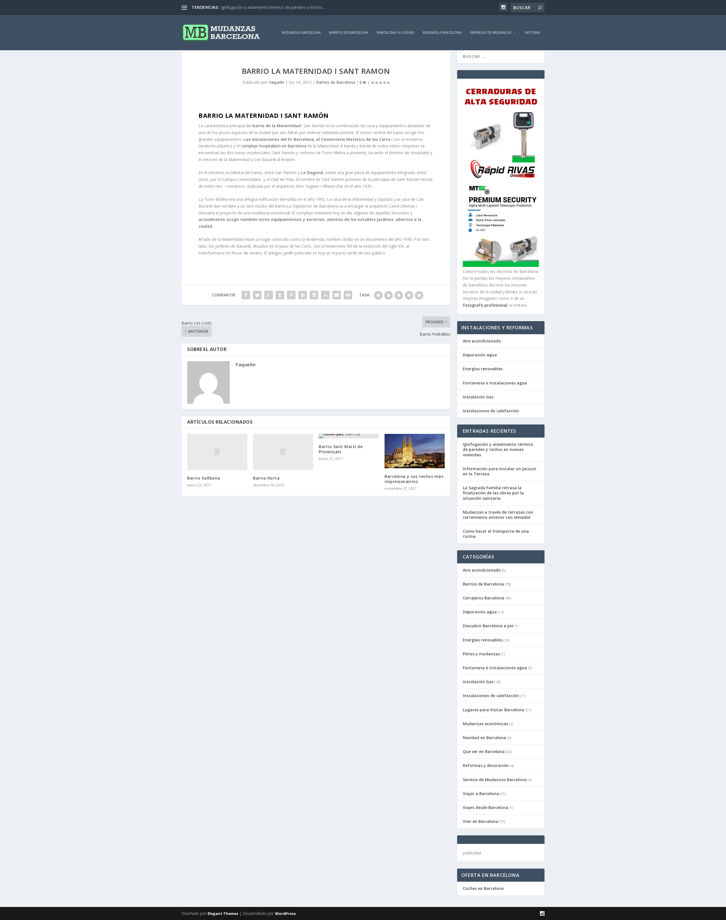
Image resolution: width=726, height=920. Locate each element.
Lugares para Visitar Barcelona (493, 709)
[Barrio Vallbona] (217, 452)
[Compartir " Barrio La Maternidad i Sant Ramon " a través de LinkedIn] (302, 295)
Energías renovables (483, 368)
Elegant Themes (223, 913)
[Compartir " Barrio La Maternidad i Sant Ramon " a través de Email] (336, 295)
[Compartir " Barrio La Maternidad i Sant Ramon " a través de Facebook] (246, 295)
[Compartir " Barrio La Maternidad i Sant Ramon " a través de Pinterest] (291, 295)
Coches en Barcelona (483, 888)
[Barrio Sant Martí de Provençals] (349, 436)
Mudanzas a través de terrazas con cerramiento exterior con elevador (498, 514)
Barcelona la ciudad (395, 32)
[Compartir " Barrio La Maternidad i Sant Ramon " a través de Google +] (268, 295)
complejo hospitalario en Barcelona (273, 146)
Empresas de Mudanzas (491, 32)
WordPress (285, 913)
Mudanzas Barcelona (301, 32)
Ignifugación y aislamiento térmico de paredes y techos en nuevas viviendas (498, 449)
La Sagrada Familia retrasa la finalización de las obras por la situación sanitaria (493, 493)
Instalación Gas (478, 397)
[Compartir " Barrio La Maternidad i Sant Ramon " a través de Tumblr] (280, 295)
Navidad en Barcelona (484, 737)
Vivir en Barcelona (480, 821)
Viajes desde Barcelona (485, 807)
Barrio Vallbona (203, 478)
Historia (532, 32)
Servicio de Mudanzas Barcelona (495, 779)
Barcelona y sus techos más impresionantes (414, 479)
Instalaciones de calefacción (491, 410)
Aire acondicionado (482, 341)
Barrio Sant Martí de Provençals (340, 449)
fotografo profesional (485, 305)
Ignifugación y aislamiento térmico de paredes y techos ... (273, 7)
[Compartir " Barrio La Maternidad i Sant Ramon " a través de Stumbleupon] (325, 295)
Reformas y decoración (486, 765)
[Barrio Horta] (283, 452)
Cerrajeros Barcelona (483, 598)
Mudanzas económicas (485, 723)
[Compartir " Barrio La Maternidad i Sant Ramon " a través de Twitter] (257, 295)
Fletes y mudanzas (481, 653)
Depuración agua (480, 354)
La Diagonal (312, 172)
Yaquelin (276, 82)
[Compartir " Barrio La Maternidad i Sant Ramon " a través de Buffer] (314, 295)
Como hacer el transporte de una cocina (496, 533)
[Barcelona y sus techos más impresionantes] (415, 451)
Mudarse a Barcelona (442, 32)
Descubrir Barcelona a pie (488, 625)
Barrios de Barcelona (348, 32)
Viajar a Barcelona (481, 793)
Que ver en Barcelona (484, 751)
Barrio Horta (266, 478)
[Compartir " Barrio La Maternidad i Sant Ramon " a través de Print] (348, 295)
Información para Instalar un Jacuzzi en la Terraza (499, 471)
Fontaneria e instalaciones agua (495, 383)
